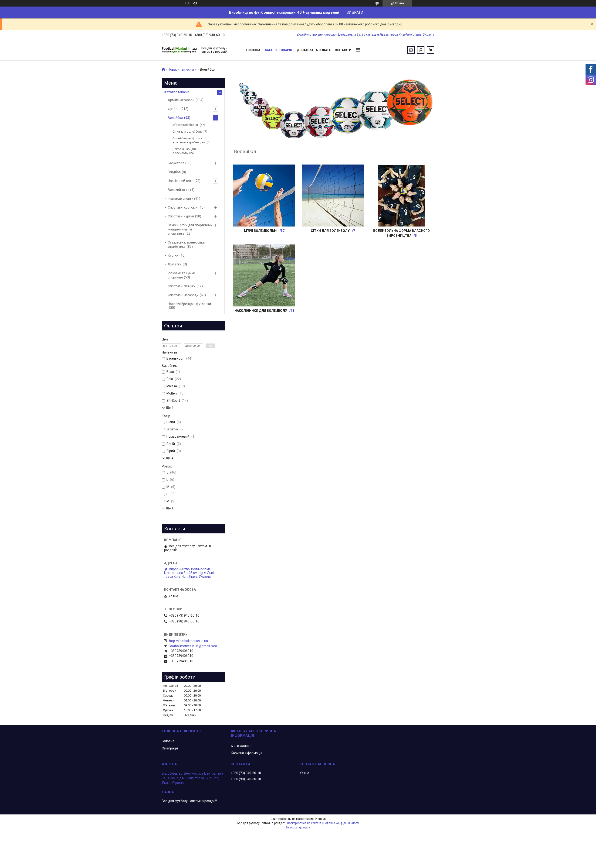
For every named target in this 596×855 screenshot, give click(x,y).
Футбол (173, 109)
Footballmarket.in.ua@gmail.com (193, 646)
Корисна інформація (246, 753)
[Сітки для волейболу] (332, 196)
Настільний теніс (180, 181)
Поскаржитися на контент (304, 823)
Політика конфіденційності (341, 823)
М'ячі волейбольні (260, 231)
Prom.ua (320, 819)
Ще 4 (169, 407)
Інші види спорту (180, 198)
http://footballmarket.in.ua (188, 641)
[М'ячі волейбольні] (264, 196)
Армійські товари (181, 100)
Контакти (343, 50)
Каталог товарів (278, 50)
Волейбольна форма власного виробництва (189, 140)
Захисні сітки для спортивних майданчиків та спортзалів (190, 229)
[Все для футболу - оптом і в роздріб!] (179, 50)
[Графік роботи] (411, 50)
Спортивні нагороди (183, 295)
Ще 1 (169, 508)
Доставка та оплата (314, 50)
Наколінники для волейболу (260, 310)
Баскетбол (176, 163)
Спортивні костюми (182, 207)
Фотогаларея (241, 746)
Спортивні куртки (181, 216)
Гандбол (174, 172)
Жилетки (175, 264)
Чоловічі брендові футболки (189, 304)
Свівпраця (170, 748)
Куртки (173, 255)
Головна (253, 50)
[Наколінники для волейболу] (264, 275)
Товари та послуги (182, 69)
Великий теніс (178, 190)
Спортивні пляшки (182, 286)
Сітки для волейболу (330, 231)
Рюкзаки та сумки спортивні (181, 275)
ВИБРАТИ (354, 12)
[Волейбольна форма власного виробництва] (401, 196)
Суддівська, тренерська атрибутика (186, 244)
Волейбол (175, 118)
